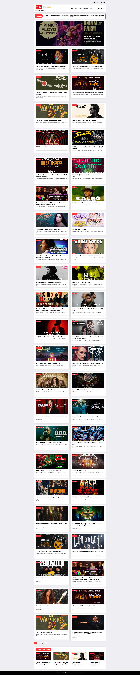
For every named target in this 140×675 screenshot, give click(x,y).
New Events (74, 8)
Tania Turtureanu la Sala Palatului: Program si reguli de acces (51, 416)
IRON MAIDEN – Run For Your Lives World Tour (48, 470)
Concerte (85, 34)
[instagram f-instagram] (98, 2)
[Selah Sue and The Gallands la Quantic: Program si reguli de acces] (88, 299)
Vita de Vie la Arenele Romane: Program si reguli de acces (87, 66)
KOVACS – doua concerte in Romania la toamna (48, 282)
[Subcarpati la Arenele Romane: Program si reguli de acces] (88, 380)
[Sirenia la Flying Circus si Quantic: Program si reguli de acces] (88, 406)
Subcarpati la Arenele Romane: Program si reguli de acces (87, 390)
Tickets (80, 8)
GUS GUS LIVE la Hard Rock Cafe (81, 282)
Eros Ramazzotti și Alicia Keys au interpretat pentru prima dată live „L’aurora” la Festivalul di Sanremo (87, 633)
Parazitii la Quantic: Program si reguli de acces (48, 578)
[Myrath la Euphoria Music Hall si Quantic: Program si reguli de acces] (52, 513)
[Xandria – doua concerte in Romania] (52, 380)
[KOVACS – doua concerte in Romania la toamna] (52, 272)
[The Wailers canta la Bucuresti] (52, 622)
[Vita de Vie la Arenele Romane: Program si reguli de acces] (88, 56)
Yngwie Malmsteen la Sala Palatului (45, 606)
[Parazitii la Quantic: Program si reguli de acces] (52, 568)
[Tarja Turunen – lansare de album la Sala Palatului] (52, 219)
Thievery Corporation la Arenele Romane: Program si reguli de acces (51, 93)
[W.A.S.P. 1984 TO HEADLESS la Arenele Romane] (88, 487)
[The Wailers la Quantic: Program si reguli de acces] (52, 111)
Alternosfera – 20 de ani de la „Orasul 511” (83, 606)
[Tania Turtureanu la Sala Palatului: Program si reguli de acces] (52, 406)
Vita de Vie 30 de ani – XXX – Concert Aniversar (49, 551)
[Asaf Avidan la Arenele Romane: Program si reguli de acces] (52, 327)
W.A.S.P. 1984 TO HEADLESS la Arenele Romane (85, 497)
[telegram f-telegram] (101, 2)
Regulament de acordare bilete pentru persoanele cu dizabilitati (66, 672)
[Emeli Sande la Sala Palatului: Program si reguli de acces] (88, 246)
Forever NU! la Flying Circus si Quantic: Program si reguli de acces (87, 443)
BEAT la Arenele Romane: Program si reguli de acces (53, 15)
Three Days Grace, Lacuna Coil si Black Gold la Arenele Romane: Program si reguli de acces (50, 203)
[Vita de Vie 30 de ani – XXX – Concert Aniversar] (52, 541)
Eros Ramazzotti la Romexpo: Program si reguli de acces (50, 497)
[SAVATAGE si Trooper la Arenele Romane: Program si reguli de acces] (88, 137)
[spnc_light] (101, 8)
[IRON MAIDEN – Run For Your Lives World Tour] (52, 461)
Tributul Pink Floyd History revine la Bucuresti (92, 38)
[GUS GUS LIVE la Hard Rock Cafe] (88, 272)
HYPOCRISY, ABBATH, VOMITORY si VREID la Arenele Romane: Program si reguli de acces (86, 524)
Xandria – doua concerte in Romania (45, 390)
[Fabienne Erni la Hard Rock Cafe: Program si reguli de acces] (88, 353)
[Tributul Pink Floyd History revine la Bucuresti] (70, 33)
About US (92, 8)
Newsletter (85, 8)
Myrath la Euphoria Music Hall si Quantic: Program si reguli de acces (51, 524)
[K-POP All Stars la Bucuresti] (88, 219)
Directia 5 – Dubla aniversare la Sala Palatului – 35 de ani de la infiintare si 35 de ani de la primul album (51, 309)
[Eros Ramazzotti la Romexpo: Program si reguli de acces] (52, 487)
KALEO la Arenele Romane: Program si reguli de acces (86, 203)
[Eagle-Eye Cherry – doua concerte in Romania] (88, 111)
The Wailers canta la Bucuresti (44, 632)
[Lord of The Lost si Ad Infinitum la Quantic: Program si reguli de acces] (88, 541)
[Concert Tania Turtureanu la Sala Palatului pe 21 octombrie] (52, 56)
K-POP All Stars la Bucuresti (79, 229)
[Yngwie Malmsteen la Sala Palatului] (52, 596)
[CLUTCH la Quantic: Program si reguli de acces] (52, 353)
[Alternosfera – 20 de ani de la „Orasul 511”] (88, 596)
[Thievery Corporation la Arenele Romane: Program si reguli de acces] (52, 83)
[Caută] (98, 8)
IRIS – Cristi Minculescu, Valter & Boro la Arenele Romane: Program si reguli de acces (87, 337)
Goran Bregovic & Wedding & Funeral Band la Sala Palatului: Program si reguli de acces (51, 256)
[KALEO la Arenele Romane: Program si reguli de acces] (88, 193)
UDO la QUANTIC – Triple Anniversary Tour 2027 (49, 442)
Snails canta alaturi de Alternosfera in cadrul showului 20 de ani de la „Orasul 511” (51, 175)
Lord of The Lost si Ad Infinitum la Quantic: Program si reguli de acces (88, 552)
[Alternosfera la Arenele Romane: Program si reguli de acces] (88, 83)
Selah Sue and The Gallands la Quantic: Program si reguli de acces (87, 309)
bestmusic (43, 666)
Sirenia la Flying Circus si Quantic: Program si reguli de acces (86, 416)
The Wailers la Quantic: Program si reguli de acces (49, 120)
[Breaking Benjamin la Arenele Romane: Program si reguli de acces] (88, 165)
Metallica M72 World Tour (79, 470)
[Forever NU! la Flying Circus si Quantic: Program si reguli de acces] (88, 433)
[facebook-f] (94, 2)
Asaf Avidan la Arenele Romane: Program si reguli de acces (51, 337)
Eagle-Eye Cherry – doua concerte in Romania (84, 120)
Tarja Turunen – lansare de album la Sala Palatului (49, 229)
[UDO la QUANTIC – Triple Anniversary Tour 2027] (52, 433)
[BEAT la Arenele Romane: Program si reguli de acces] (52, 137)
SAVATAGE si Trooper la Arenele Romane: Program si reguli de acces (80, 15)
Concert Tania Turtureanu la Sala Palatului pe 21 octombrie (51, 66)
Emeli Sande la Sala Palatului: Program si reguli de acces (86, 256)
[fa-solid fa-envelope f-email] (104, 2)
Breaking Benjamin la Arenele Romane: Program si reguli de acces (87, 175)
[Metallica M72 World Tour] (88, 461)
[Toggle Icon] (104, 8)
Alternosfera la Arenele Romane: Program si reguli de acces (87, 92)
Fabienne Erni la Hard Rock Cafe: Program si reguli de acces (87, 363)
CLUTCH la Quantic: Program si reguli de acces (48, 363)
